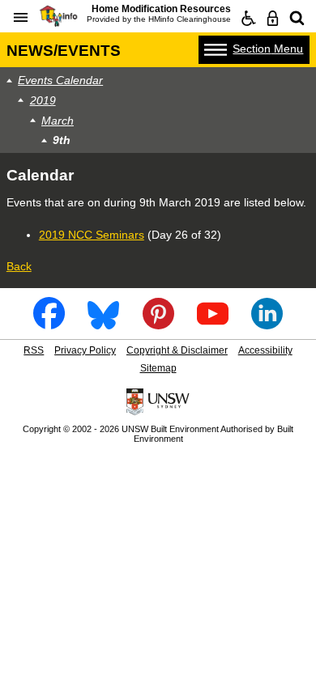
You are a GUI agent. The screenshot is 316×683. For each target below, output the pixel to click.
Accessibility (265, 350)
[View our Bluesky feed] (103, 324)
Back (19, 266)
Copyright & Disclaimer (177, 350)
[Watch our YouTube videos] (212, 324)
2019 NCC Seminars (91, 234)
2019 (43, 100)
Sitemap (158, 368)
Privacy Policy (85, 350)
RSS (33, 350)
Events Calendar (60, 80)
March (57, 120)
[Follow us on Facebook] (49, 324)
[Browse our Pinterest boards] (158, 324)
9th (61, 140)
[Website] (297, 19)
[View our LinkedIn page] (267, 324)
